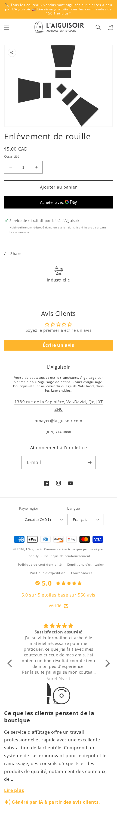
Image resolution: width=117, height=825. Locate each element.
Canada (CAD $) (38, 519)
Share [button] (16, 253)
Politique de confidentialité (40, 564)
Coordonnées (82, 573)
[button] (7, 27)
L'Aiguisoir (34, 549)
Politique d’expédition (47, 573)
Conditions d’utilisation (85, 564)
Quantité (11, 156)
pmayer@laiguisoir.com (58, 420)
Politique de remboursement (67, 556)
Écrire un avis (58, 345)
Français (80, 519)
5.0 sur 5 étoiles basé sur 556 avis (58, 595)
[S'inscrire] (90, 462)
